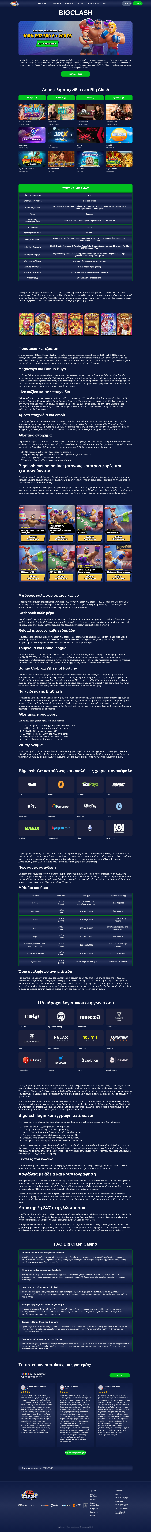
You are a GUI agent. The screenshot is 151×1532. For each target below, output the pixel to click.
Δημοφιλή (31, 98)
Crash (88, 98)
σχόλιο (119, 1375)
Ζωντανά (59, 98)
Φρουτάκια (117, 98)
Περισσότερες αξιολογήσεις (75, 1453)
